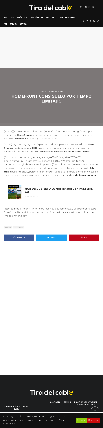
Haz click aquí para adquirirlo (41, 138)
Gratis (8, 227)
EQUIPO (67, 402)
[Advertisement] (51, 47)
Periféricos (11, 24)
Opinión (34, 17)
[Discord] (94, 20)
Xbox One (57, 17)
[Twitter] (90, 20)
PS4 (48, 17)
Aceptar (81, 420)
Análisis (22, 17)
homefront (18, 227)
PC (42, 17)
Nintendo (71, 17)
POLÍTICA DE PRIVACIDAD (86, 402)
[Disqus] (51, 281)
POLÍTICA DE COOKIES (87, 405)
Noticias (9, 17)
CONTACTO (55, 402)
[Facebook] (87, 20)
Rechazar (93, 420)
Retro (23, 24)
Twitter (34, 208)
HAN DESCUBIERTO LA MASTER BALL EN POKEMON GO (59, 190)
